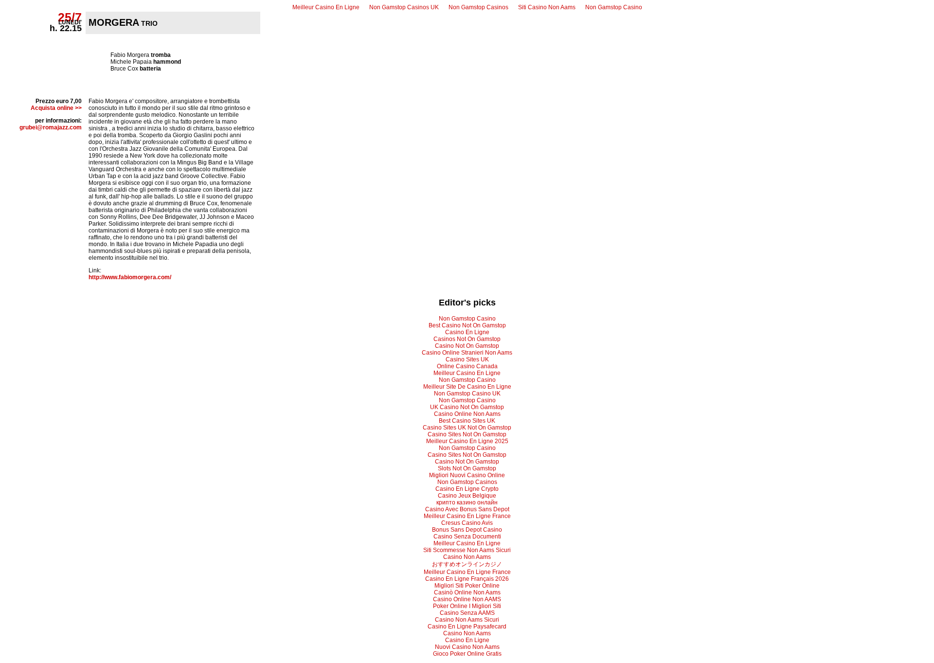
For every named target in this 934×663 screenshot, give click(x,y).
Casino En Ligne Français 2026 (467, 578)
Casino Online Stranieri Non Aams (467, 352)
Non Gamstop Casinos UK (404, 7)
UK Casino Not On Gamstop (467, 407)
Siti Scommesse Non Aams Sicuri (467, 550)
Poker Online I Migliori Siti (467, 606)
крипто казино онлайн (467, 502)
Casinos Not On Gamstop (467, 339)
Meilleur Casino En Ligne (325, 7)
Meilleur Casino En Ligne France (467, 516)
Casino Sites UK (467, 359)
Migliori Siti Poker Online (467, 585)
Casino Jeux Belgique (467, 495)
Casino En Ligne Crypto (467, 488)
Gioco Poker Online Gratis (467, 653)
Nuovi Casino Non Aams (467, 647)
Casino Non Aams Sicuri (467, 619)
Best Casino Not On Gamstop (467, 325)
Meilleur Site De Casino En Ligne (467, 386)
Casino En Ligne (467, 332)
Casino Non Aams (467, 557)
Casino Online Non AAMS (467, 599)
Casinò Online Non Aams (467, 592)
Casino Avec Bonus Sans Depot (467, 509)
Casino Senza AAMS (467, 612)
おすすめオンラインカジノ (467, 564)
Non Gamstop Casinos (478, 7)
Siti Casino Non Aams (546, 7)
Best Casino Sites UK (467, 420)
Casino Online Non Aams (467, 414)
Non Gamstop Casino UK (467, 393)
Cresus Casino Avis (467, 523)
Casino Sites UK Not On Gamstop (467, 427)
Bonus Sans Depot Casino (467, 529)
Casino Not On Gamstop (467, 345)
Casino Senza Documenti (467, 536)
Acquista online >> (56, 108)
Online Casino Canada (467, 366)
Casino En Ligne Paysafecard (467, 626)
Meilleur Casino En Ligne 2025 (467, 441)
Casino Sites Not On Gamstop (467, 434)
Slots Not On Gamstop (467, 468)
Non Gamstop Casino (613, 7)
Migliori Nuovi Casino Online (467, 475)
